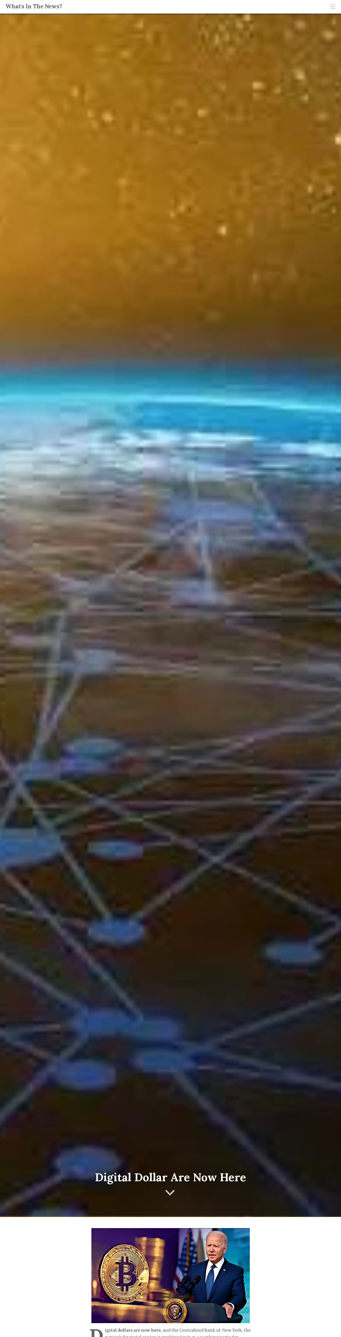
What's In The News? (34, 6)
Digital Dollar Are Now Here (170, 1177)
